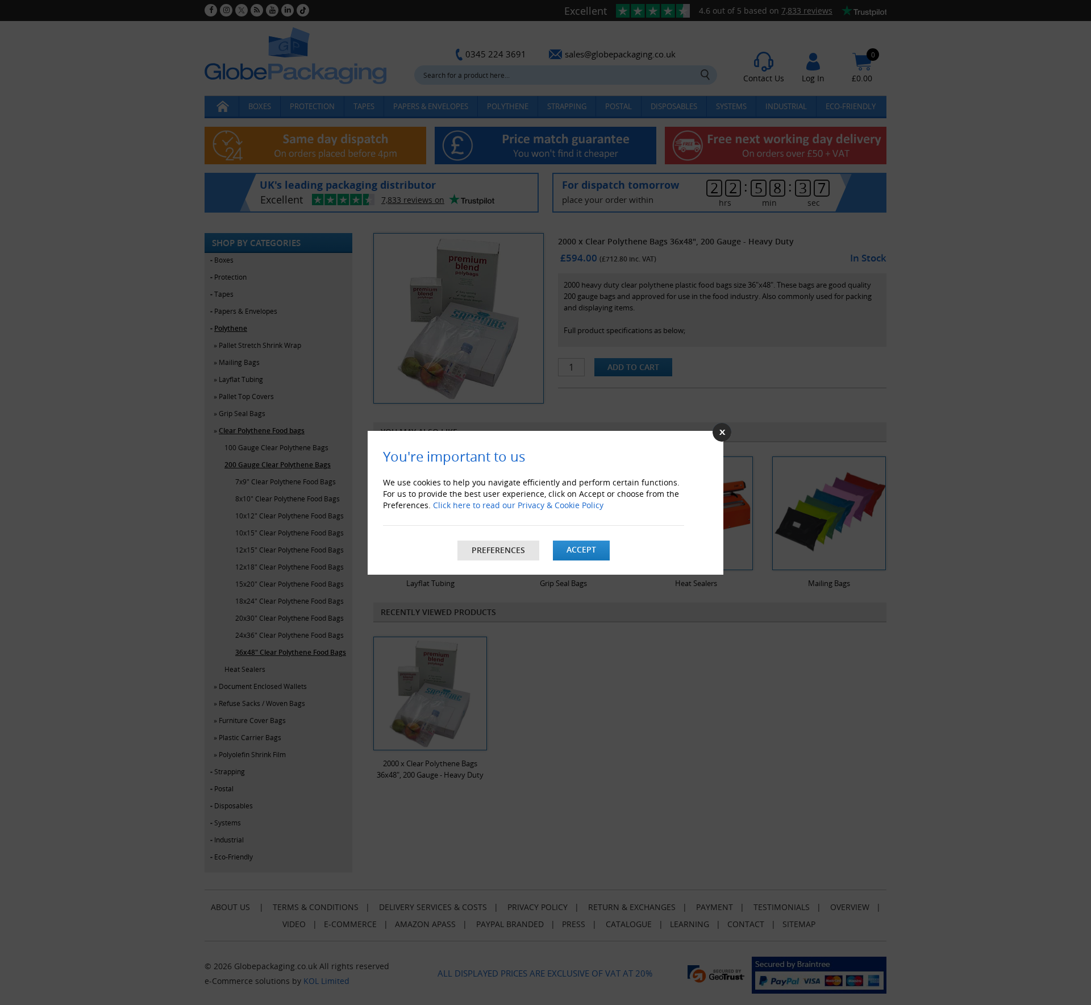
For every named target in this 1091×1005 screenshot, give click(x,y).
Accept (581, 549)
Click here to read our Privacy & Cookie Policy (518, 505)
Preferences (498, 550)
